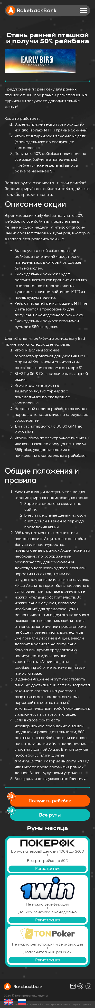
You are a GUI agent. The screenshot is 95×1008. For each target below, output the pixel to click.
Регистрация (47, 868)
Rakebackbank (28, 986)
